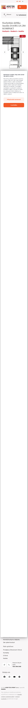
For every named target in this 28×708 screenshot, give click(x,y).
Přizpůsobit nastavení (14, 99)
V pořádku (14, 105)
